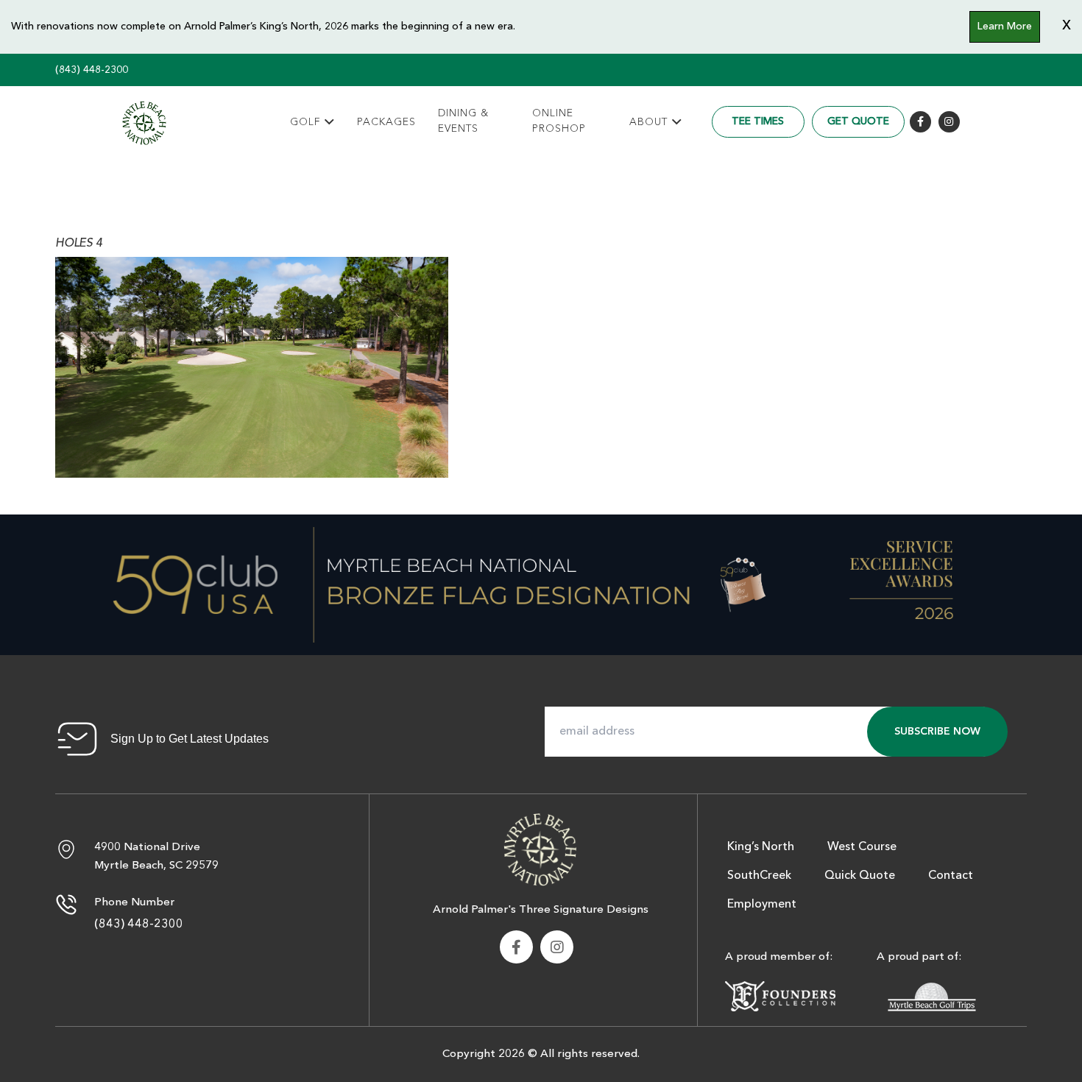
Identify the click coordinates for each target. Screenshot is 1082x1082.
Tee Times (758, 121)
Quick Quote (859, 876)
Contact (950, 876)
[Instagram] (949, 121)
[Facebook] (920, 121)
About (648, 122)
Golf (305, 122)
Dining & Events (463, 121)
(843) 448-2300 (91, 70)
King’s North (760, 847)
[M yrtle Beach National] (144, 123)
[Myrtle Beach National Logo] (540, 848)
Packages (386, 122)
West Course (862, 847)
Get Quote (858, 121)
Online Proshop (559, 121)
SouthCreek (759, 876)
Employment (761, 904)
